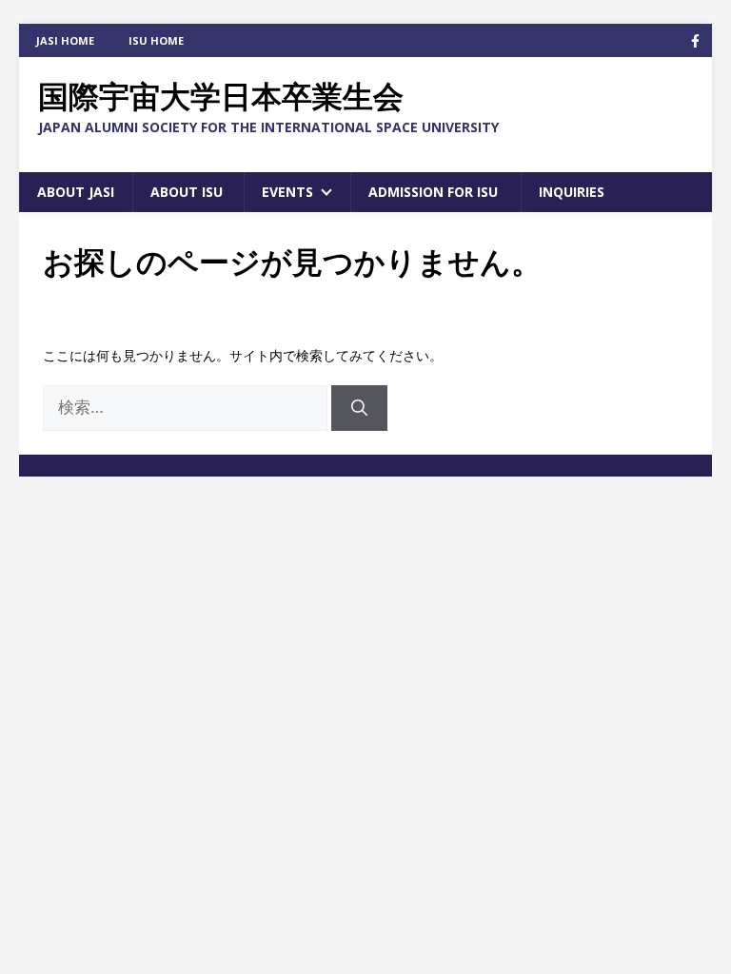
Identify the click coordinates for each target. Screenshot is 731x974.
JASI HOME (65, 40)
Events (287, 192)
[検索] (359, 408)
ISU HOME (156, 40)
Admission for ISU (433, 192)
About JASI (75, 192)
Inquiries (571, 192)
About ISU (186, 192)
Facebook (695, 40)
